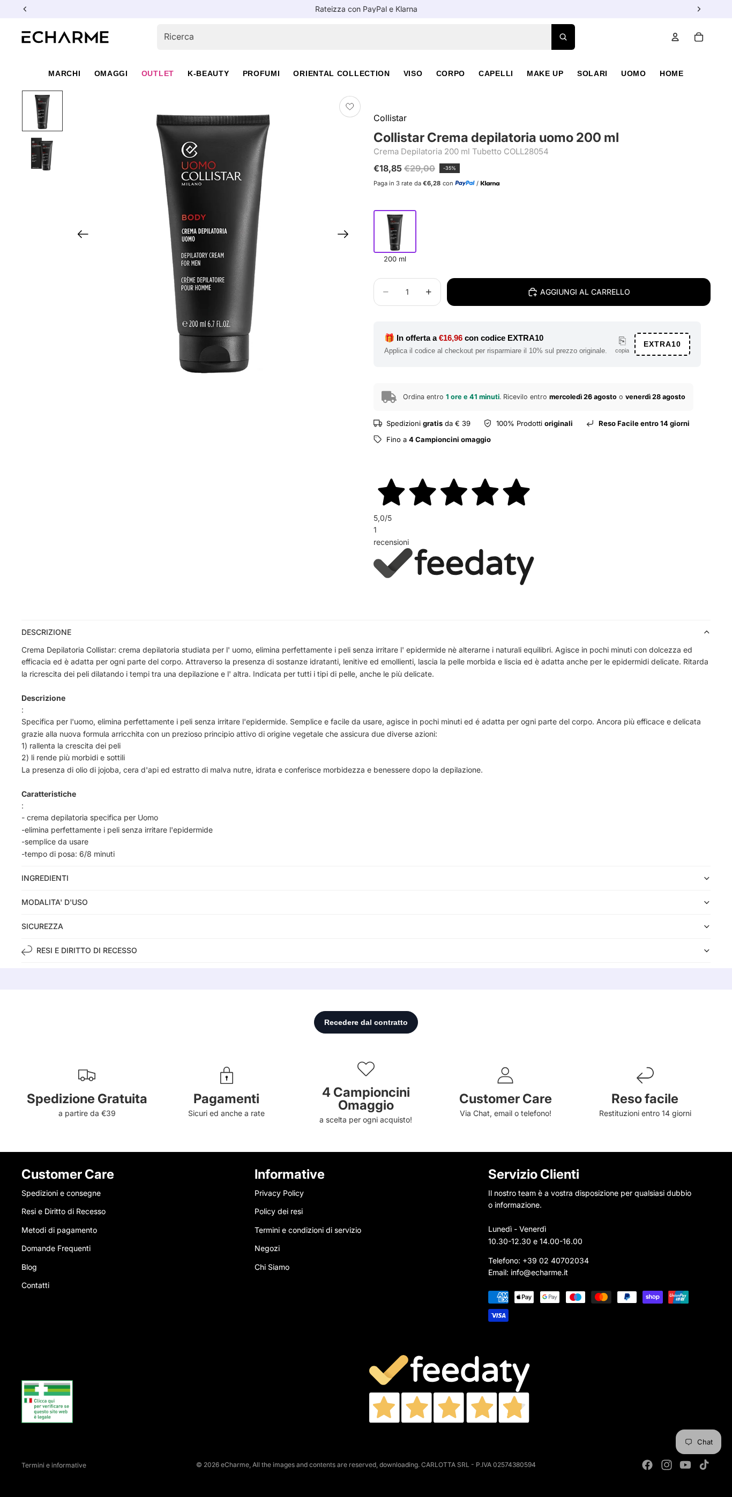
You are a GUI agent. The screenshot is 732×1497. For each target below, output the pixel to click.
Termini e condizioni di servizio (308, 1229)
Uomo (633, 73)
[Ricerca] (563, 37)
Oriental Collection (341, 73)
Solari (592, 73)
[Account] (675, 37)
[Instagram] (666, 1464)
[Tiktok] (704, 1464)
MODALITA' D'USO (54, 902)
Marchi (64, 73)
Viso (413, 73)
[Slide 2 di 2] (42, 153)
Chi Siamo (272, 1266)
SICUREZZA (42, 926)
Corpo (451, 73)
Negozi (267, 1248)
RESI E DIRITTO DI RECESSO (86, 950)
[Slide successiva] (346, 236)
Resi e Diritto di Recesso (63, 1211)
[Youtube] (685, 1464)
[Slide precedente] (80, 236)
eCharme (235, 1465)
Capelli (496, 73)
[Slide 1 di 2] (42, 111)
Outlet (157, 73)
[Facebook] (647, 1464)
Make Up (545, 73)
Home (672, 73)
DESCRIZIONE (46, 632)
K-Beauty (208, 73)
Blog (29, 1266)
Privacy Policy (279, 1192)
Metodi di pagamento (59, 1229)
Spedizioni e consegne (61, 1192)
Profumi (261, 73)
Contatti (35, 1285)
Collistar (390, 118)
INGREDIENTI (45, 877)
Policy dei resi (279, 1211)
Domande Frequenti (56, 1248)
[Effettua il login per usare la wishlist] (350, 106)
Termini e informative (53, 1465)
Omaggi (111, 73)
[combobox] (366, 37)
